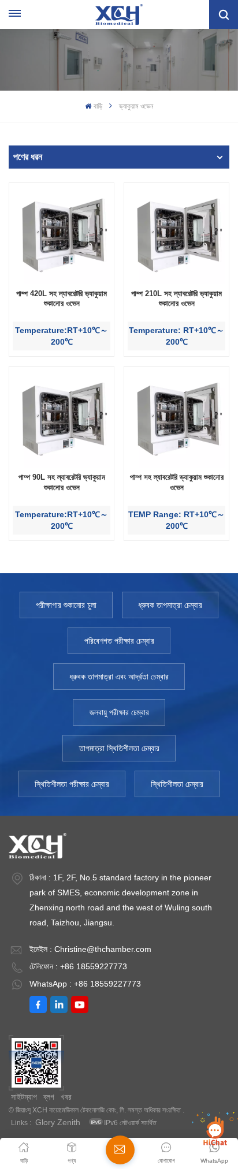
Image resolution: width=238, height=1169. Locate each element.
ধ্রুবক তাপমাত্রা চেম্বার (170, 605)
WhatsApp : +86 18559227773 (85, 983)
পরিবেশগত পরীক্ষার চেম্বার (119, 640)
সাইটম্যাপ (24, 1096)
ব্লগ (48, 1096)
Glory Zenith (57, 1122)
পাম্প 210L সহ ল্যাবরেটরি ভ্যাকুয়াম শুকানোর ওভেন (176, 298)
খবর (66, 1096)
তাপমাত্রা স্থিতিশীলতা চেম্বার (119, 748)
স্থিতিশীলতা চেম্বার (177, 784)
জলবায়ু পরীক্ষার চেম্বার (119, 712)
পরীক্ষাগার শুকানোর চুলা (66, 605)
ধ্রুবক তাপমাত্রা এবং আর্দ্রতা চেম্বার (119, 676)
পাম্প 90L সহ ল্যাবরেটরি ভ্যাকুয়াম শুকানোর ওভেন (61, 482)
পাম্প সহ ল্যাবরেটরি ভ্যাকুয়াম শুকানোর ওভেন (177, 482)
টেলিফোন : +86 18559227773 (78, 966)
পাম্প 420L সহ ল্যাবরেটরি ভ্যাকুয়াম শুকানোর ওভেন (61, 298)
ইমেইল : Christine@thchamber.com (90, 949)
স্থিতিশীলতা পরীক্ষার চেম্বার (72, 784)
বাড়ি (98, 106)
